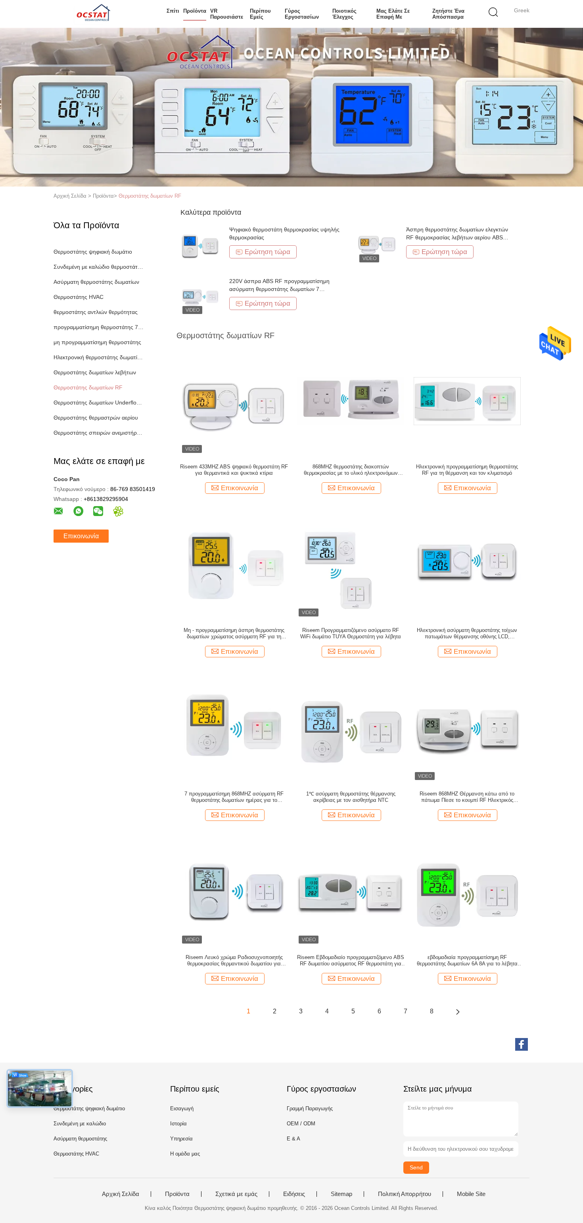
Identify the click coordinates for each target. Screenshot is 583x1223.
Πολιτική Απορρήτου (404, 1194)
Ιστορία (178, 1124)
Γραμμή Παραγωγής (310, 1108)
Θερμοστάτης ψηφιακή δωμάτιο (93, 251)
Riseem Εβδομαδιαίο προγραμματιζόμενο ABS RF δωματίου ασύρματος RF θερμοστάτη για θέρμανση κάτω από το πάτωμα (350, 960)
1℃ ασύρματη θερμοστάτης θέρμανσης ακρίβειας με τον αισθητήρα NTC (350, 797)
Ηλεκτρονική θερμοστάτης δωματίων (99, 357)
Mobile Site (471, 1194)
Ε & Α (293, 1139)
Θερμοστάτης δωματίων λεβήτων (95, 372)
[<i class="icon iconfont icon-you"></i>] (457, 1011)
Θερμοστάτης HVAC (79, 297)
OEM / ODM (301, 1124)
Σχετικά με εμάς (236, 1194)
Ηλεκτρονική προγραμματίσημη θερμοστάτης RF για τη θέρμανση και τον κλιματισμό (467, 470)
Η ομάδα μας (185, 1154)
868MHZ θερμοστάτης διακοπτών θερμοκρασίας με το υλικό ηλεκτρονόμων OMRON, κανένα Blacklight (351, 470)
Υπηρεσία (181, 1139)
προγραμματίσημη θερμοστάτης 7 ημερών (99, 327)
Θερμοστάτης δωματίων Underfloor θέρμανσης (99, 402)
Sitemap (341, 1194)
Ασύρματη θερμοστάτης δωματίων (96, 282)
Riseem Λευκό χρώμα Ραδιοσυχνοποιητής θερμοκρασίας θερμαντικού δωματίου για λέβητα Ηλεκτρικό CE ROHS (234, 960)
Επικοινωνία (81, 536)
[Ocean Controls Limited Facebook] (521, 1044)
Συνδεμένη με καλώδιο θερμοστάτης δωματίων (99, 267)
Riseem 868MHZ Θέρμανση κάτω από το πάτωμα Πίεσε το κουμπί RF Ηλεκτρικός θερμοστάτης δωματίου (467, 797)
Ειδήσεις (294, 1194)
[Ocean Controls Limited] (92, 14)
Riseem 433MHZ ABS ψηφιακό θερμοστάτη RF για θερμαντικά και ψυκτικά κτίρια (234, 470)
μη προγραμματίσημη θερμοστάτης (97, 342)
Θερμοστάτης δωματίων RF (150, 196)
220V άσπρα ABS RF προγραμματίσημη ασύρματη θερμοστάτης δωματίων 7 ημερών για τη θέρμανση (279, 289)
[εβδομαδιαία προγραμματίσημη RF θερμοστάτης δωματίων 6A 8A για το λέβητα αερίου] (467, 891)
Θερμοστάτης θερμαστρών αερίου (96, 417)
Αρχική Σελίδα (120, 1194)
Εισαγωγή (182, 1108)
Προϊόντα (194, 11)
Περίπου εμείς (260, 14)
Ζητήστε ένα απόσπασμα (448, 14)
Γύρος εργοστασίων (302, 14)
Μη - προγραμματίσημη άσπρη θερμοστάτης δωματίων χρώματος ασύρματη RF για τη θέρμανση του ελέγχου (234, 633)
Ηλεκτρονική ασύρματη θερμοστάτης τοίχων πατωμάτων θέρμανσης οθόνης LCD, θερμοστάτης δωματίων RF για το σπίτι (467, 633)
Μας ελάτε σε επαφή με (393, 14)
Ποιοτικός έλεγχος (344, 14)
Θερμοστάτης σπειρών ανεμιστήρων (99, 432)
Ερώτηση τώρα (267, 252)
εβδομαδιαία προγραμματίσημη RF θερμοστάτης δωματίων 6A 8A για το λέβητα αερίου (467, 960)
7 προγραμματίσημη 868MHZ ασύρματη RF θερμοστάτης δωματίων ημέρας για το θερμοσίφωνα (234, 797)
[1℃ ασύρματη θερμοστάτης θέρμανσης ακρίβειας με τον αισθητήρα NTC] (350, 728)
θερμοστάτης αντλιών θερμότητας (96, 312)
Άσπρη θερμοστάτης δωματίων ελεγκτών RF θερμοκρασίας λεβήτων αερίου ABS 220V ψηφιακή (457, 237)
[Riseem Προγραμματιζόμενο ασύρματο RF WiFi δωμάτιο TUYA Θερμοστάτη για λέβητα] (350, 564)
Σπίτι (173, 11)
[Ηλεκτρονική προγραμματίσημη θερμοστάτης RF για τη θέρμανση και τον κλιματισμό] (467, 400)
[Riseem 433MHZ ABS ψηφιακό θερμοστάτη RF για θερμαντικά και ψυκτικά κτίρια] (234, 400)
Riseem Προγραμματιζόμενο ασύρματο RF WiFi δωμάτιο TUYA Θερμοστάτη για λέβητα (350, 633)
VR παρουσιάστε (226, 14)
